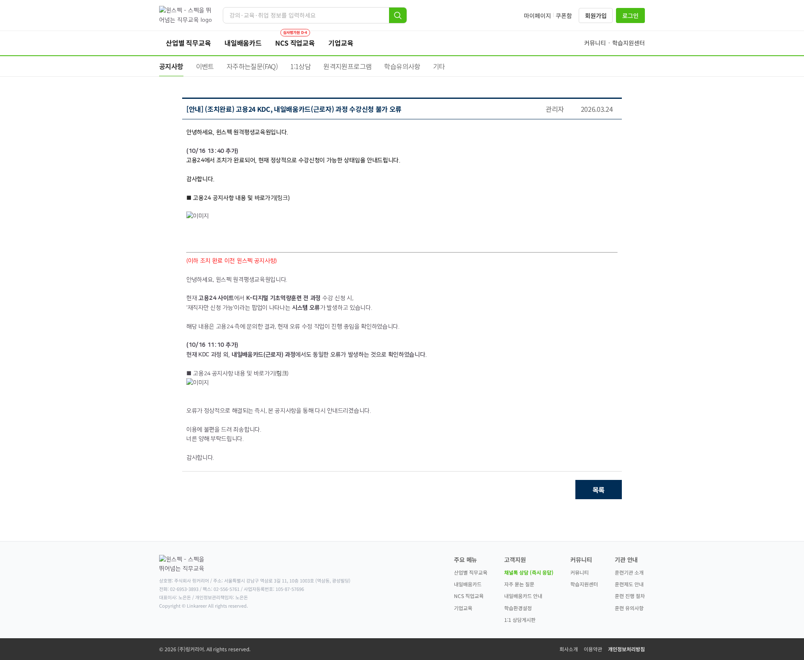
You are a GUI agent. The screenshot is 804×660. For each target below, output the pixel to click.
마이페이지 (537, 15)
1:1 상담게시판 (520, 619)
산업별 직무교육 (470, 572)
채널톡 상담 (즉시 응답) (529, 572)
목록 (599, 490)
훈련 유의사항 (629, 607)
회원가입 (595, 15)
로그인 (630, 15)
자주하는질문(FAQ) (252, 66)
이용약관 (593, 648)
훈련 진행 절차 (630, 595)
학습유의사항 (402, 66)
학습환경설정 (518, 607)
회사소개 (568, 648)
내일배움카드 (468, 584)
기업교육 (463, 607)
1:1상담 (300, 66)
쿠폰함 (564, 15)
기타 (439, 66)
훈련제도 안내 (629, 584)
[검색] (398, 15)
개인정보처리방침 (626, 648)
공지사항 (171, 66)
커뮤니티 (579, 572)
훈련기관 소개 (629, 572)
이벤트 (205, 66)
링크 (282, 198)
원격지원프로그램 (347, 66)
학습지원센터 (584, 584)
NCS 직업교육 (469, 595)
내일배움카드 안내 (523, 595)
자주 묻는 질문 (519, 584)
